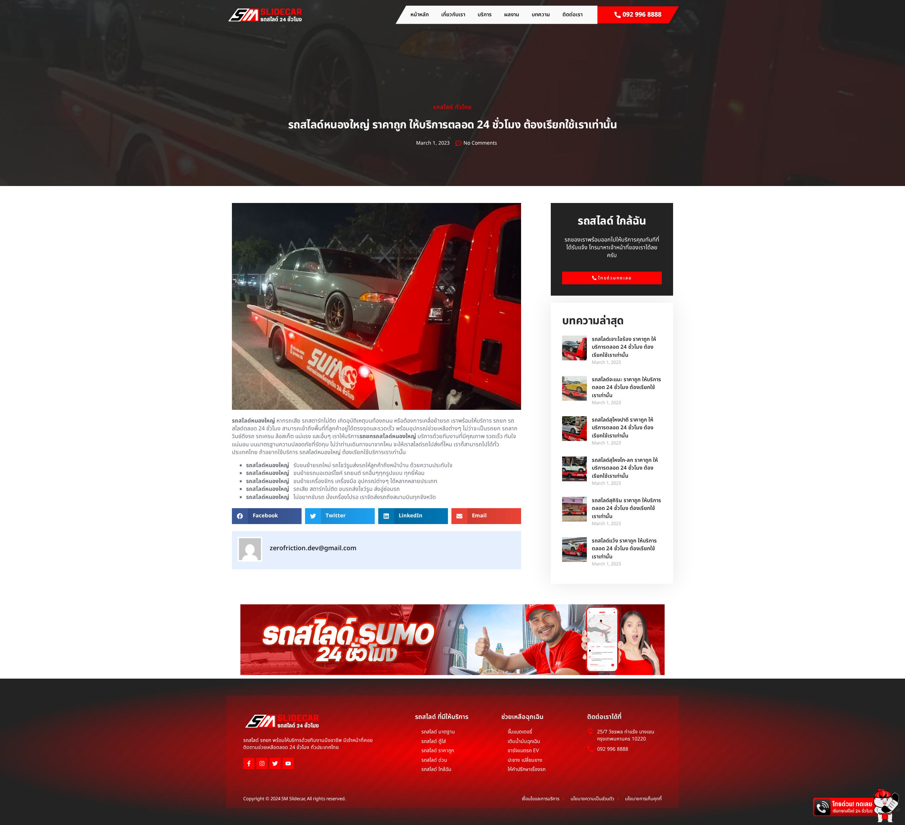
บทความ (541, 15)
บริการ (485, 15)
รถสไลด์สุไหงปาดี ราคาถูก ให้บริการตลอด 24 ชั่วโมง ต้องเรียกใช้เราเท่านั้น (622, 428)
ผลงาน (511, 15)
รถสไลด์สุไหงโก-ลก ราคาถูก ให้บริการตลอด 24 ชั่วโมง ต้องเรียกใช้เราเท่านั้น (625, 468)
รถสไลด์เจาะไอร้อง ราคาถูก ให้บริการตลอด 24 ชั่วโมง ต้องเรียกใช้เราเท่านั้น (624, 347)
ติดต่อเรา (572, 15)
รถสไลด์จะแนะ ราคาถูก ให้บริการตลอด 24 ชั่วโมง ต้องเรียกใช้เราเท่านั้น (626, 388)
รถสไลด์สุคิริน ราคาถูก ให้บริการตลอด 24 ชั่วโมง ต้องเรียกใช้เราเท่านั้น (626, 508)
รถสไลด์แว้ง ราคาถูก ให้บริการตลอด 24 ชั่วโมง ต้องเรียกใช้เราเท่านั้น (624, 549)
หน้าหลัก (419, 15)
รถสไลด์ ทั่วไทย (452, 107)
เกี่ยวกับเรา (453, 15)
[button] (267, 516)
